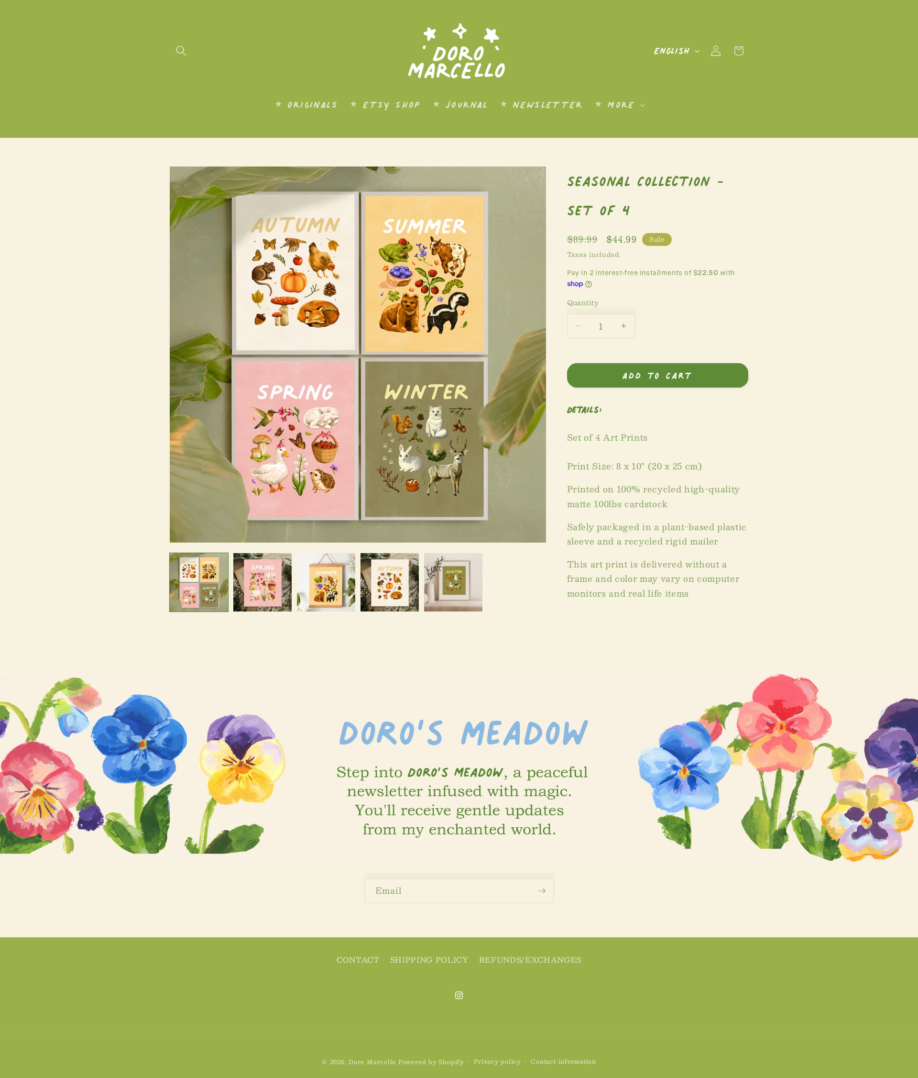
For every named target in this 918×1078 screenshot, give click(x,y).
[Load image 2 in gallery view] (262, 582)
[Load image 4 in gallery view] (390, 582)
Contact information (563, 1061)
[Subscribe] (541, 890)
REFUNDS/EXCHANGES (530, 960)
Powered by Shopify (431, 1062)
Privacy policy (497, 1061)
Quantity (583, 302)
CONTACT (358, 960)
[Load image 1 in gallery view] (199, 582)
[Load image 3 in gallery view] (326, 582)
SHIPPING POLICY (429, 960)
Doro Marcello (372, 1062)
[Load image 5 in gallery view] (453, 582)
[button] (181, 50)
